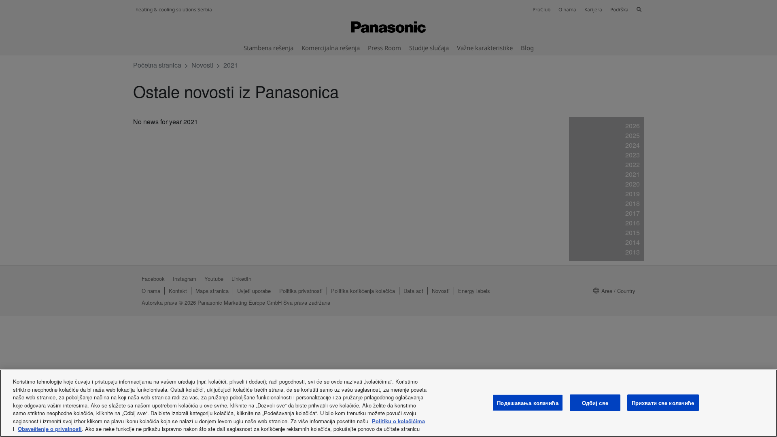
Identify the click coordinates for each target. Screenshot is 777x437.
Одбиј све (595, 402)
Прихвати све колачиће (663, 402)
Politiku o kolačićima (398, 421)
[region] (388, 403)
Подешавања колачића (527, 402)
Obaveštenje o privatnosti (50, 429)
